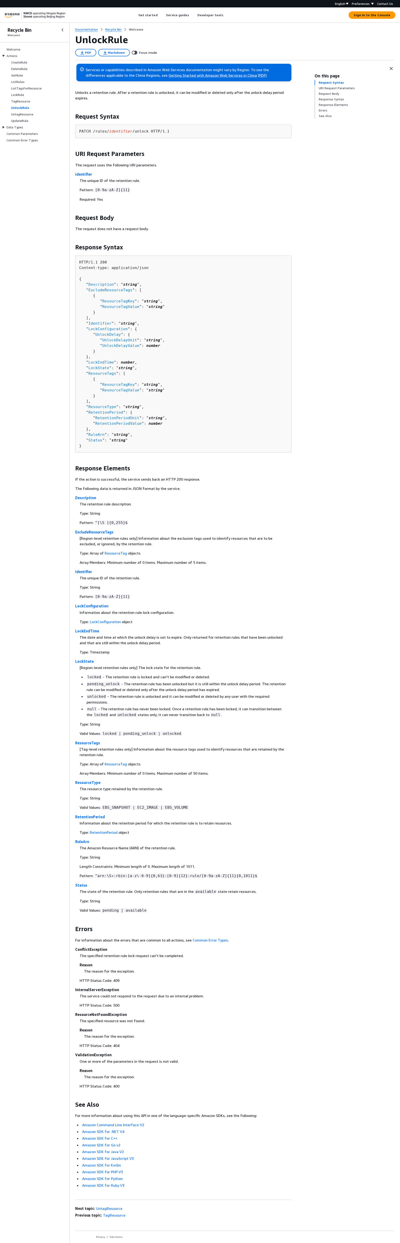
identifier (83, 174)
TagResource (114, 1215)
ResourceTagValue (120, 306)
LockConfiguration (108, 329)
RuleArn (96, 434)
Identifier (100, 323)
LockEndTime (101, 362)
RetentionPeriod (105, 412)
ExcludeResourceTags (110, 290)
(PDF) (262, 75)
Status (95, 440)
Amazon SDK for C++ (99, 1138)
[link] (136, 29)
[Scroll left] (135, 15)
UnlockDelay (108, 334)
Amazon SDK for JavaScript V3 (108, 1158)
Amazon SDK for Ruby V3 (103, 1185)
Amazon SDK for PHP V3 (102, 1172)
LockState (98, 368)
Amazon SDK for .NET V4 (103, 1131)
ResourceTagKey (118, 301)
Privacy (100, 1237)
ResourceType (102, 407)
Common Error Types (210, 940)
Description (101, 284)
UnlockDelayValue (120, 345)
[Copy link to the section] (71, 116)
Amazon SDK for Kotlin (101, 1165)
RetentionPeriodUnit (117, 418)
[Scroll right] (227, 15)
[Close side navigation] (62, 30)
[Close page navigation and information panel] (391, 68)
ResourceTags (102, 373)
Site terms (116, 1237)
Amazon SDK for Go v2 (101, 1145)
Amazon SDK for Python (102, 1178)
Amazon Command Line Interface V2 (113, 1125)
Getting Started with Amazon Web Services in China (213, 75)
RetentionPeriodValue (118, 423)
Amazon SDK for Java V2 (103, 1151)
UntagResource (109, 1208)
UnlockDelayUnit (119, 340)
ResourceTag (116, 553)
